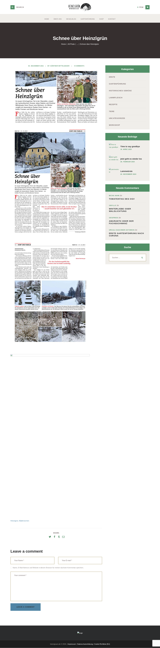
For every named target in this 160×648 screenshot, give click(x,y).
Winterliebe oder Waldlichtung (120, 210)
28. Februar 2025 (127, 162)
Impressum (72, 644)
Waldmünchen (24, 521)
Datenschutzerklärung (85, 644)
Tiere (112, 111)
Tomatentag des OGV (122, 199)
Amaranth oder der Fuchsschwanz (121, 222)
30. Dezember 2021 (36, 66)
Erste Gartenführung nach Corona (126, 234)
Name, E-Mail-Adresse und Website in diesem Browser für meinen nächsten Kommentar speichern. (48, 568)
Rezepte (113, 104)
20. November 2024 (128, 174)
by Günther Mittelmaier (59, 66)
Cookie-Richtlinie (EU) (102, 644)
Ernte (112, 77)
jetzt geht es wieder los (131, 159)
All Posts (71, 44)
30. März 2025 (126, 149)
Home (63, 44)
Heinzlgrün (14, 521)
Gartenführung (117, 84)
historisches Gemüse (120, 91)
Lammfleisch (116, 98)
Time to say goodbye (130, 146)
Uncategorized (117, 118)
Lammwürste (126, 171)
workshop (114, 125)
